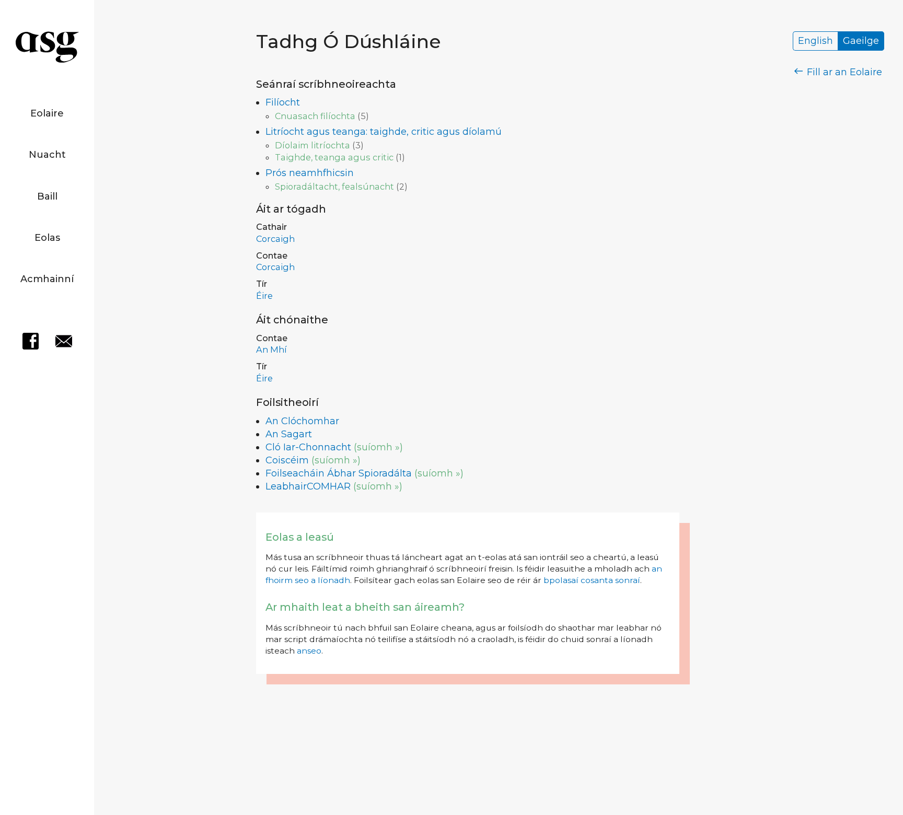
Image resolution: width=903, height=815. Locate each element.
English (815, 41)
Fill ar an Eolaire (843, 72)
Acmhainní (47, 279)
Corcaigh (275, 239)
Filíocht (282, 102)
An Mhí (271, 349)
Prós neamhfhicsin (309, 173)
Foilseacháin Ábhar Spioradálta (338, 473)
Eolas (47, 237)
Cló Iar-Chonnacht (308, 447)
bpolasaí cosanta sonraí (591, 580)
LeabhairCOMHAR (308, 486)
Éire (264, 295)
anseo (309, 651)
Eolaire (47, 113)
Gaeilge (861, 41)
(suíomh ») (378, 447)
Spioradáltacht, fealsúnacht (334, 186)
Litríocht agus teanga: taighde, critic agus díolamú (383, 131)
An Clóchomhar (302, 421)
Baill (47, 196)
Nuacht (47, 154)
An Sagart (288, 434)
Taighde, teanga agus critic (334, 157)
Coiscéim (287, 460)
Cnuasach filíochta (315, 116)
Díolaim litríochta (312, 145)
